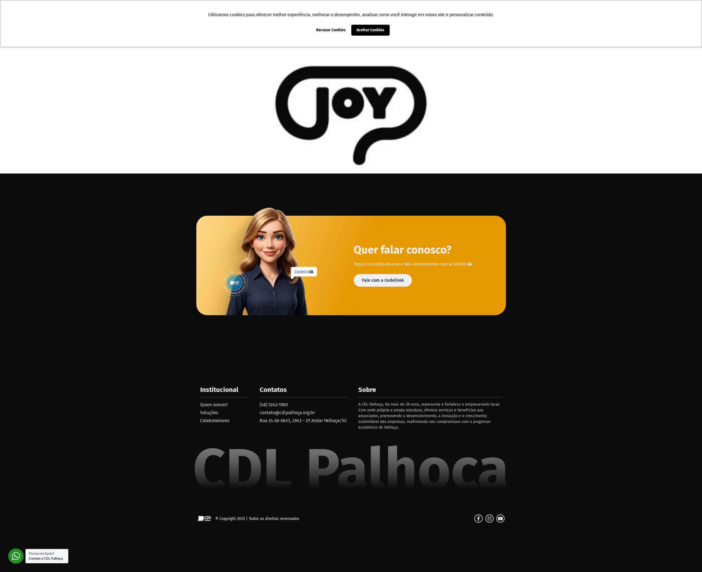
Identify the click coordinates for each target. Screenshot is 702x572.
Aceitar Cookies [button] (370, 30)
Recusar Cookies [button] (331, 30)
